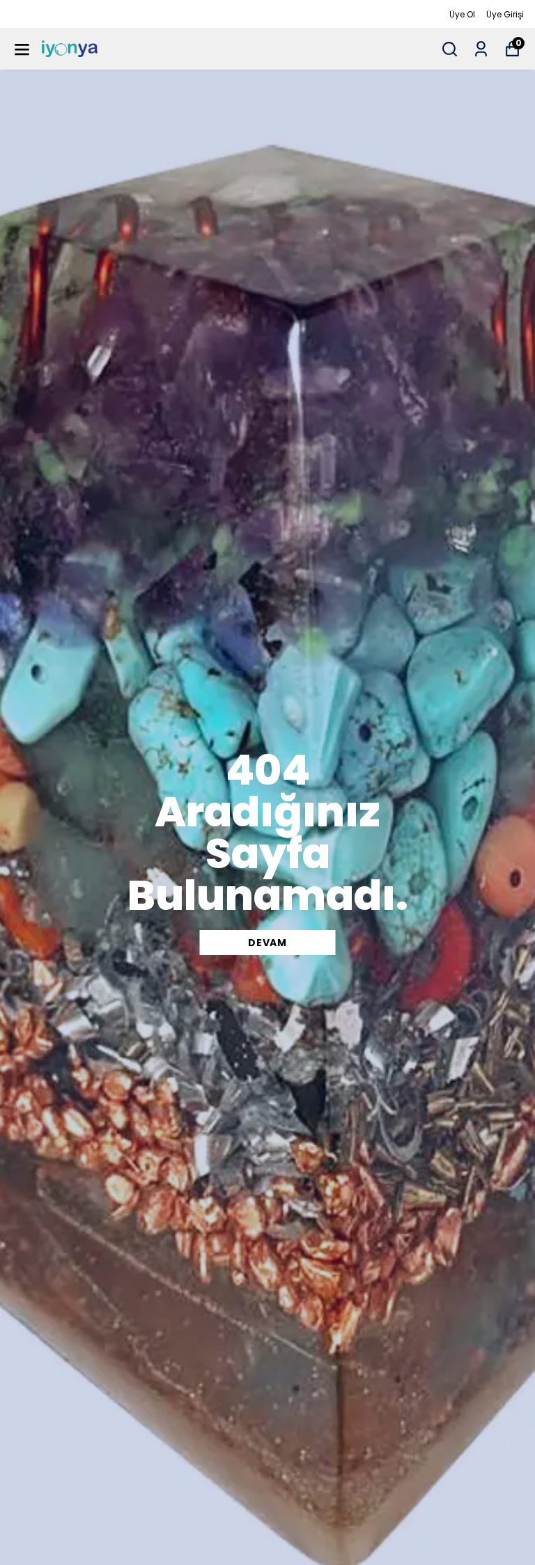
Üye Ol (462, 14)
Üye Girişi (505, 14)
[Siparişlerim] (481, 49)
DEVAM (267, 943)
